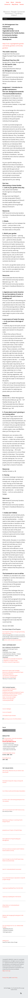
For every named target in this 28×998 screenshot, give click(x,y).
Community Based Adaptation (9, 689)
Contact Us (7, 4)
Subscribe (18, 2)
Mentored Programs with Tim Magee (11, 670)
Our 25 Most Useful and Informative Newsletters (13, 791)
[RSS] (21, 993)
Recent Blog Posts (6, 758)
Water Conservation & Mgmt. (9, 697)
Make (9, 988)
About (12, 2)
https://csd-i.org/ (6, 970)
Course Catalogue (6, 709)
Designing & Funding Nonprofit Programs (12, 693)
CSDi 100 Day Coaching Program (10, 675)
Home (7, 2)
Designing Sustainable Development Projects (13, 692)
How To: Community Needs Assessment (11, 869)
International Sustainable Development (13, 658)
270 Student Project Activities (9, 715)
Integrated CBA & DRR (7, 690)
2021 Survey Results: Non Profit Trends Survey (13, 809)
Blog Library (15, 4)
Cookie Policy (14, 977)
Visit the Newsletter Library (8, 753)
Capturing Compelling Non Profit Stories (11, 896)
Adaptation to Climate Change (11, 660)
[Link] (7, 993)
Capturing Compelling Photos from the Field (12, 888)
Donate (22, 4)
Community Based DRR (7, 700)
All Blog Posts (5, 940)
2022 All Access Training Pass (9, 677)
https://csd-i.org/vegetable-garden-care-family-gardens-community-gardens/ (13, 46)
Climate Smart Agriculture (8, 698)
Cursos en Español (6, 712)
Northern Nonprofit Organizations (11, 662)
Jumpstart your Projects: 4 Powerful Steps (12, 830)
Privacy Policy (5, 977)
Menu (6, 18)
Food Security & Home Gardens (9, 695)
